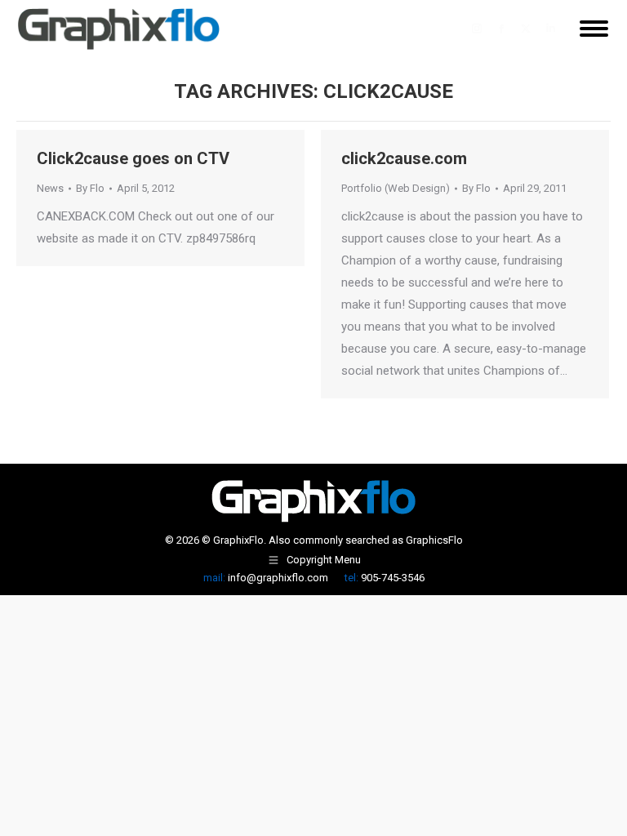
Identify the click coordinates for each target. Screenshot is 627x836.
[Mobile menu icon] (594, 29)
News (50, 188)
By (90, 188)
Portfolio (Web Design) (395, 188)
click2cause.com (404, 158)
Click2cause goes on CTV (133, 158)
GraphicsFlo (434, 540)
